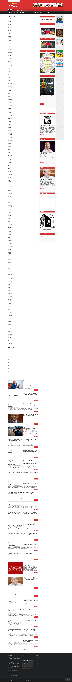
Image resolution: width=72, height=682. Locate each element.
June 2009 (9, 321)
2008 (8, 375)
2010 (8, 372)
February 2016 (10, 203)
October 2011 (10, 280)
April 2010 (9, 306)
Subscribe (68, 679)
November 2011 (10, 278)
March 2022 (9, 96)
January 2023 (10, 81)
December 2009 (10, 312)
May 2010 (9, 305)
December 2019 (10, 136)
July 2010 (9, 302)
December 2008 (10, 330)
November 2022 (10, 84)
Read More (36, 400)
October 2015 (10, 209)
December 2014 (10, 224)
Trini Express (38, 673)
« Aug (23, 669)
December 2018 (10, 153)
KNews (14, 396)
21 (27, 666)
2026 (8, 349)
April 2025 (9, 42)
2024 (8, 352)
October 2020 (10, 121)
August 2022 (9, 89)
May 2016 (9, 199)
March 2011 (9, 290)
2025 (8, 350)
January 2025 (10, 46)
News (16, 396)
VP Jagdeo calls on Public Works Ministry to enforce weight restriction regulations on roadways (30, 415)
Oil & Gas (22, 443)
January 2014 (10, 240)
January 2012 (10, 275)
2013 (8, 368)
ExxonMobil (17, 443)
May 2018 (9, 164)
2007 (8, 377)
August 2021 (9, 106)
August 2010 (9, 300)
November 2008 (10, 331)
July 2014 (9, 231)
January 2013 (10, 258)
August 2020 (9, 124)
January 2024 (10, 64)
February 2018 (10, 168)
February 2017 (10, 186)
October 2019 (10, 139)
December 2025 (10, 30)
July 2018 (9, 161)
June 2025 (9, 39)
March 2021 (9, 114)
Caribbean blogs (38, 661)
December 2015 (10, 206)
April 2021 (9, 112)
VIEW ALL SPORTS (44, 109)
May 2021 (9, 111)
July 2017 (9, 178)
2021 (8, 356)
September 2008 (10, 334)
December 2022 (10, 83)
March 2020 (9, 131)
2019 (8, 359)
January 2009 (10, 328)
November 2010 (10, 296)
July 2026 (9, 20)
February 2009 (10, 327)
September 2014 (10, 228)
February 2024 (10, 62)
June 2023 (9, 74)
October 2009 (10, 315)
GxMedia (24, 680)
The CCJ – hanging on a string (46, 179)
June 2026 (9, 21)
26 (24, 668)
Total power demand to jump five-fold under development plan (23, 10)
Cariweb (37, 664)
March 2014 (9, 237)
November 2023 (10, 67)
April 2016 (9, 200)
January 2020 (10, 134)
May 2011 (9, 287)
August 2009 (9, 318)
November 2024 (10, 49)
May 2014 (9, 234)
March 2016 (9, 202)
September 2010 (10, 299)
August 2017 (9, 177)
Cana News (38, 660)
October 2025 (10, 33)
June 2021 (9, 109)
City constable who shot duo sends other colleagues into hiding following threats (30, 428)
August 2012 (9, 265)
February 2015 (10, 221)
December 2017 (10, 171)
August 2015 (9, 212)
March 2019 (9, 149)
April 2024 (9, 59)
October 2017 (10, 174)
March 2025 (9, 43)
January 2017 (10, 187)
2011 (8, 371)
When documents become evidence (47, 125)
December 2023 (10, 65)
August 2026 (9, 18)
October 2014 (10, 227)
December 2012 (10, 259)
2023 (8, 353)
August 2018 (9, 159)
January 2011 (10, 293)
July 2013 (9, 249)
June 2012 (9, 268)
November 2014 (10, 225)
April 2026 (9, 24)
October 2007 (10, 343)
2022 (8, 355)
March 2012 (9, 272)
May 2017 (9, 181)
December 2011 (10, 277)
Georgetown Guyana (39, 666)
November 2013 (10, 243)
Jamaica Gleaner (38, 670)
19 (24, 666)
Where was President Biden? (29, 591)
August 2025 (9, 36)
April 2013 (9, 253)
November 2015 (10, 208)
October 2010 (10, 297)
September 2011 (10, 281)
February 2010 (10, 309)
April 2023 (9, 77)
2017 (8, 362)
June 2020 (9, 127)
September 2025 (10, 34)
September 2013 (10, 246)
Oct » (25, 669)
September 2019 (10, 140)
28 (27, 668)
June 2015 (9, 215)
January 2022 (10, 99)
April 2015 (9, 218)
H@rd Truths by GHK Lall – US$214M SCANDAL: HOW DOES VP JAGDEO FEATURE (30, 578)
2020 (8, 358)
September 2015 (10, 211)
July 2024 (9, 55)
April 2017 (9, 183)
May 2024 (9, 58)
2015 (8, 365)
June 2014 (9, 233)
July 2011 (9, 284)
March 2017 (9, 184)
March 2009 (9, 325)
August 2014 (9, 230)
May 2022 (9, 93)
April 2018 (9, 165)
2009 (8, 374)
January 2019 (10, 152)
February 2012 (10, 274)
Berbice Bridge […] (45, 236)
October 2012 (10, 262)
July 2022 (9, 90)
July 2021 (9, 108)
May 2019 (9, 146)
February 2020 (10, 133)
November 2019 (10, 137)
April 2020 (9, 130)
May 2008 (9, 340)
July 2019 (9, 143)
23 (30, 666)
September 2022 (10, 87)
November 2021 (10, 102)
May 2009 (9, 322)
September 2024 (10, 52)
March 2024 (9, 61)
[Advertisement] (59, 87)
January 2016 (10, 205)
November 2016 (10, 190)
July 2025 (9, 37)
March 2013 (9, 255)
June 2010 (9, 303)
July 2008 (9, 337)
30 (30, 668)
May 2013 (9, 252)
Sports (16, 602)
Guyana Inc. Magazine (39, 669)
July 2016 (9, 196)
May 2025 (9, 40)
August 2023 (9, 71)
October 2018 (10, 156)
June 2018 (9, 162)
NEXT (25, 649)
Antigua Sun (38, 657)
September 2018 (10, 158)
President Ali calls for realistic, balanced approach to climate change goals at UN (29, 564)
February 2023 (10, 80)
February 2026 (10, 27)
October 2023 (10, 68)
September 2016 (10, 193)
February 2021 (10, 115)
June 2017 (9, 180)
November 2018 (10, 155)
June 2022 (9, 92)
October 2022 (10, 86)
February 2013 (10, 256)
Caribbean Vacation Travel (40, 663)
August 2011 (9, 283)
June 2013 (9, 250)
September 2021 (10, 105)
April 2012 (9, 271)
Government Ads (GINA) (39, 667)
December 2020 (10, 118)
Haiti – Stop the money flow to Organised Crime (46, 153)
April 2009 (9, 324)
